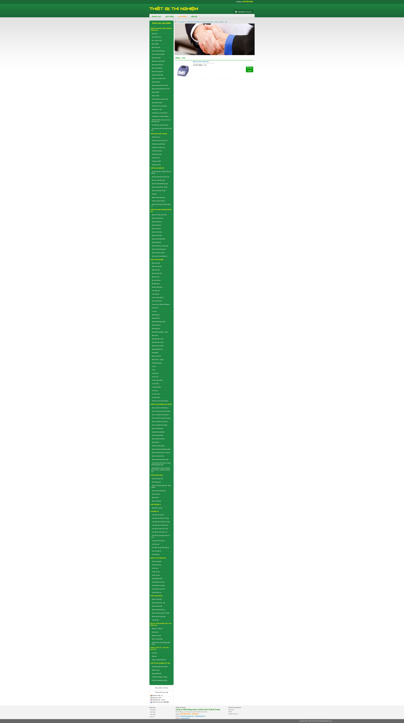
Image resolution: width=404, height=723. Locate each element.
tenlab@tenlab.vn (200, 716)
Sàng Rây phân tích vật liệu (159, 666)
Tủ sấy (154, 366)
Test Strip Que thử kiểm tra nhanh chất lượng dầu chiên (161, 464)
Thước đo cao (156, 572)
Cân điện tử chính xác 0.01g (160, 528)
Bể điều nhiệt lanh (157, 287)
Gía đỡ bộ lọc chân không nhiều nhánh (160, 643)
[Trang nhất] (175, 22)
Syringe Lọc (155, 632)
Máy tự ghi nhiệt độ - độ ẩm (159, 187)
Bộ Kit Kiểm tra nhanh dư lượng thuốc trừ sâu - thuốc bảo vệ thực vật (160, 469)
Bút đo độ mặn (156, 47)
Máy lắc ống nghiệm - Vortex (160, 332)
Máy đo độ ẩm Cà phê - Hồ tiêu (161, 613)
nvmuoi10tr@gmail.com (187, 716)
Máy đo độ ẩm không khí (159, 249)
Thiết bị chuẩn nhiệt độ (158, 201)
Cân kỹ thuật (155, 294)
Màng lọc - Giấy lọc (157, 628)
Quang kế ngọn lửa (157, 478)
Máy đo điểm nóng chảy (158, 490)
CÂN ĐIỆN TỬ (154, 511)
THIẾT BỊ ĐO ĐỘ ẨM (156, 596)
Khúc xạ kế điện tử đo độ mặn (160, 415)
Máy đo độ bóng (156, 501)
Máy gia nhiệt (155, 318)
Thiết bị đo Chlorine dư (158, 147)
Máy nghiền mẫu (156, 673)
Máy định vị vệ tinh (157, 508)
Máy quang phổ (156, 482)
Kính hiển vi (155, 308)
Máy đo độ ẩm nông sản (159, 616)
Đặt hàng (249, 68)
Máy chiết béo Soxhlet (158, 439)
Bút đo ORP (155, 44)
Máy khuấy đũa (156, 325)
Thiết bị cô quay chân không (160, 401)
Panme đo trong (156, 565)
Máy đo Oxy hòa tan (157, 71)
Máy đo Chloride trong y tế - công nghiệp (161, 486)
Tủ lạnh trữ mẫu (156, 387)
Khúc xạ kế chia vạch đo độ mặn (161, 411)
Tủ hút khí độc (156, 397)
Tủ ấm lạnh (155, 373)
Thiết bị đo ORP (156, 161)
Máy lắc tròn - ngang (157, 359)
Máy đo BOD (155, 92)
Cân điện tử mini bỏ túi (158, 541)
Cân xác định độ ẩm (157, 297)
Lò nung (154, 311)
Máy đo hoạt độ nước (158, 456)
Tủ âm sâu (155, 390)
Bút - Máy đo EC (156, 37)
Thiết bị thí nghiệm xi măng (159, 677)
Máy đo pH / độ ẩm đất (158, 61)
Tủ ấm (153, 370)
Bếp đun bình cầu (157, 273)
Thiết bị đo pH (156, 137)
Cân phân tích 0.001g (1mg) (160, 525)
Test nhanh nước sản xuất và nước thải (161, 129)
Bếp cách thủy (156, 263)
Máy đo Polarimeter (157, 428)
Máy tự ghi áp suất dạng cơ (159, 256)
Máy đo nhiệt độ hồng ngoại (160, 183)
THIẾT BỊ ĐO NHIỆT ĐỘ (157, 168)
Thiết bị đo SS (156, 158)
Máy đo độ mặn (156, 58)
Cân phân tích (156, 290)
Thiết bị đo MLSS (157, 154)
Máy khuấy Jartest (157, 102)
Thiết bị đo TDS (156, 165)
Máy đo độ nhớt (156, 356)
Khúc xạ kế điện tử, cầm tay (159, 421)
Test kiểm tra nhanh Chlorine (160, 125)
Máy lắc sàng (155, 670)
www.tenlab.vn (185, 718)
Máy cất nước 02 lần (157, 346)
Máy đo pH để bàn (157, 68)
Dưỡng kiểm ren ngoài (158, 585)
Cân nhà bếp (155, 554)
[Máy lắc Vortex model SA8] (183, 78)
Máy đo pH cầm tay (157, 64)
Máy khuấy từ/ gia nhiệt (158, 321)
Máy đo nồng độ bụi (157, 218)
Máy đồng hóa (156, 328)
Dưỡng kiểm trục (156, 592)
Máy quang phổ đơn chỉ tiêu (160, 85)
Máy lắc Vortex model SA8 (201, 61)
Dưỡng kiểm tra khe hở (158, 589)
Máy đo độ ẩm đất (157, 606)
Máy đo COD (155, 95)
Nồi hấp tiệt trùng (157, 363)
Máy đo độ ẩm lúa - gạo (158, 603)
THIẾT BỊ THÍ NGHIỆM (156, 259)
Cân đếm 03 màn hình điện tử (160, 547)
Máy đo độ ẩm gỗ (157, 599)
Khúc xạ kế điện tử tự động (159, 425)
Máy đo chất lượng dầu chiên (160, 459)
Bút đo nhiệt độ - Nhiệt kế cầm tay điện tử (161, 172)
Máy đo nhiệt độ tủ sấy (158, 180)
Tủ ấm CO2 (155, 377)
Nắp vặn (154, 656)
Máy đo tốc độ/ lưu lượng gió (160, 246)
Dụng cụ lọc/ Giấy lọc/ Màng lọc (161, 304)
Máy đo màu (155, 497)
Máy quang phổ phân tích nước (161, 89)
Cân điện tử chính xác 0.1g (159, 532)
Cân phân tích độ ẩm (158, 515)
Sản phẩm (182, 22)
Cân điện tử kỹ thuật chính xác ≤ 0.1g (160, 536)
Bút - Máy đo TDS (157, 40)
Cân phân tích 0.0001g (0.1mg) (161, 521)
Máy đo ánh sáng (157, 235)
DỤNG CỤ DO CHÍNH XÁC (158, 558)
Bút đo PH (155, 33)
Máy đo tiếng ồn (156, 225)
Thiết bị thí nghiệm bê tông (159, 680)
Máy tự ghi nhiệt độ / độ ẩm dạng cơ (161, 205)
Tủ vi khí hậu (155, 383)
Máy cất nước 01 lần (157, 342)
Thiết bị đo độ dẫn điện (158, 144)
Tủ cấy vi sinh (156, 394)
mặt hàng (245, 12)
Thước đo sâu (156, 575)
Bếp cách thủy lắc (157, 266)
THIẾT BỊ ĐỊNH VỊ (155, 504)
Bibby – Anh (223, 22)
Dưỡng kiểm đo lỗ (157, 578)
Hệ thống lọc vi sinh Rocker (159, 113)
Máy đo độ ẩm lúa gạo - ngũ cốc (161, 452)
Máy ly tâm (155, 335)
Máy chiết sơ (155, 442)
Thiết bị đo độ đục (157, 151)
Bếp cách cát (155, 277)
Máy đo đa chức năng (158, 252)
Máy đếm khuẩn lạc (157, 349)
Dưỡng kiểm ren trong (158, 582)
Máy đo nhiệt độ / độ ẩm (158, 190)
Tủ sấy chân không (157, 380)
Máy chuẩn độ (156, 494)
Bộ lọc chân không (157, 639)
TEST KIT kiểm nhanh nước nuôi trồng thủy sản (160, 120)
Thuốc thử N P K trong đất (159, 106)
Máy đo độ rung (156, 228)
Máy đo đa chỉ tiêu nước (159, 78)
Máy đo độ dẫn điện (157, 75)
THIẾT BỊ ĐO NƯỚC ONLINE (158, 134)
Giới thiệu (152, 712)
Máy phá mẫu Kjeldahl (158, 432)
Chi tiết (249, 71)
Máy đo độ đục (156, 82)
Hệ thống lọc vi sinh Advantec (160, 116)
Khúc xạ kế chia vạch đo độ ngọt (161, 418)
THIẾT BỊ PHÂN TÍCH (156, 475)
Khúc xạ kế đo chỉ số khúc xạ (160, 408)
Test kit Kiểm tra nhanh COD (160, 99)
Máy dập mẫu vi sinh (158, 339)
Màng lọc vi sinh (156, 635)
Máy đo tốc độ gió (157, 232)
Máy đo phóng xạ (157, 221)
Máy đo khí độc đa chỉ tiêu (159, 215)
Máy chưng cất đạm (157, 435)
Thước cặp (155, 568)
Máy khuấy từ (155, 315)
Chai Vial (154, 653)
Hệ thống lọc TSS (157, 109)
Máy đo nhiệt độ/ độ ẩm (158, 239)
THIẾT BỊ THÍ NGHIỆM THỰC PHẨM (160, 404)
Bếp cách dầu (156, 270)
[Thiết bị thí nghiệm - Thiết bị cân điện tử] (173, 8)
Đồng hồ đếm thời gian (158, 197)
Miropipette (155, 352)
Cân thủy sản (155, 544)
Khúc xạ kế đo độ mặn (158, 54)
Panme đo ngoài (156, 561)
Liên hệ (152, 716)
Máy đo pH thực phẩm (158, 446)
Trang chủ (153, 709)
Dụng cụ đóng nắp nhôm (159, 659)
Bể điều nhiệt (155, 283)
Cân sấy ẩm (155, 620)
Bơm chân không (157, 301)
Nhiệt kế (154, 194)
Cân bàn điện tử (156, 551)
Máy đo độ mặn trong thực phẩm (161, 449)
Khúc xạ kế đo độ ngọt (158, 51)
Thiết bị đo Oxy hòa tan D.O (159, 140)
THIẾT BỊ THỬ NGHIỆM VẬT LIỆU (160, 663)
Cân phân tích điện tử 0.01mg (160, 518)
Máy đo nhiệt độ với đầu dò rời (160, 177)
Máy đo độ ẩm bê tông (158, 609)
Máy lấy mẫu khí (156, 242)
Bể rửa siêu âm (156, 280)
